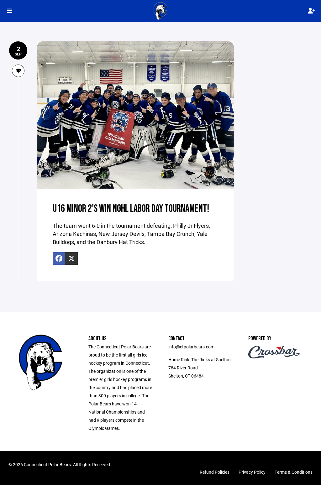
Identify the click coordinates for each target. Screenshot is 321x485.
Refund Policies (214, 472)
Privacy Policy (252, 472)
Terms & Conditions (294, 472)
